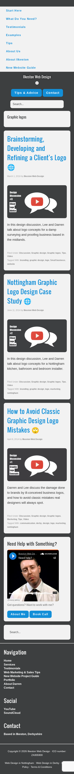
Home (8, 660)
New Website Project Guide (21, 676)
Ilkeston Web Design (37, 76)
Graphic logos (54, 253)
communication (27, 523)
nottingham (12, 393)
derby (39, 523)
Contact (53, 93)
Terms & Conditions (41, 767)
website (11, 264)
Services (9, 664)
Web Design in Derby (47, 763)
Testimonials (12, 668)
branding (24, 260)
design (46, 523)
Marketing (12, 519)
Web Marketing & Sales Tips (22, 672)
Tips (64, 253)
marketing (55, 389)
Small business (57, 260)
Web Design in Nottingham (19, 763)
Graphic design (38, 253)
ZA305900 (37, 755)
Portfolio (9, 679)
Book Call (40, 614)
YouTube (9, 709)
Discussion (24, 253)
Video (10, 256)
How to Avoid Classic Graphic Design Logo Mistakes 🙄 (33, 420)
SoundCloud (12, 712)
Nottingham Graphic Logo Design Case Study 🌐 (32, 291)
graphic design (37, 260)
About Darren (13, 683)
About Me (18, 614)
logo (47, 260)
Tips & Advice (26, 93)
